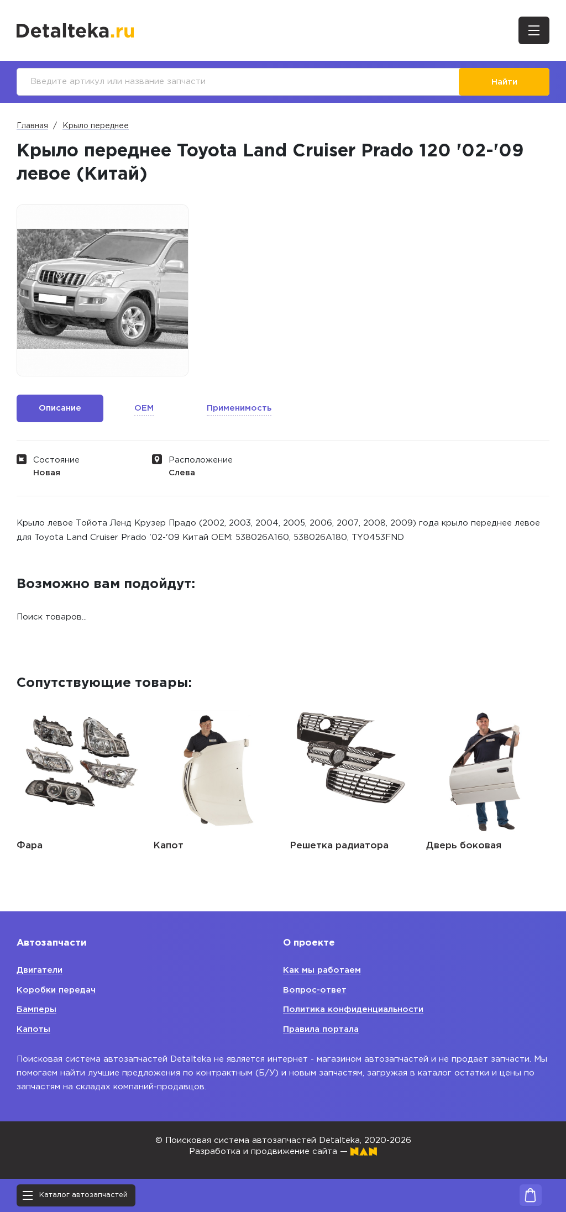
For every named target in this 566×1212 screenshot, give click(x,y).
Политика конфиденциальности (353, 1009)
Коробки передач (56, 990)
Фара (30, 846)
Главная (32, 126)
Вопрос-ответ (315, 990)
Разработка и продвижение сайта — (269, 1151)
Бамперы (36, 1009)
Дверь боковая (463, 846)
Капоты (33, 1029)
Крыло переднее (95, 126)
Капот (168, 846)
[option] (102, 290)
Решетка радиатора (339, 846)
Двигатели (39, 970)
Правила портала (321, 1029)
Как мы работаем (322, 970)
